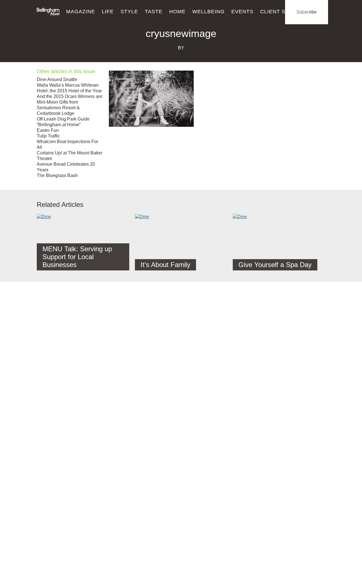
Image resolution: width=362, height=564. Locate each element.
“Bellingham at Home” (59, 124)
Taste (153, 11)
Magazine (80, 11)
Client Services (285, 11)
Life (108, 11)
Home (177, 11)
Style (129, 11)
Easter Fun (48, 130)
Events (242, 11)
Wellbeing (208, 11)
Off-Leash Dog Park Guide (63, 119)
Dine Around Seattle (57, 79)
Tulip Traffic (48, 136)
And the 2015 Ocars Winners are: (70, 96)
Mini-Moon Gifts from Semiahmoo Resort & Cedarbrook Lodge (58, 108)
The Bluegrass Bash (57, 175)
